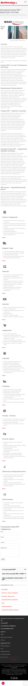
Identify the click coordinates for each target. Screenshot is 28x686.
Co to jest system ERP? (9, 569)
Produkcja (5, 386)
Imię (2, 531)
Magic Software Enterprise (6, 637)
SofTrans (3, 640)
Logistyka (5, 358)
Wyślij (3, 559)
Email (2, 537)
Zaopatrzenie (7, 330)
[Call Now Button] (3, 683)
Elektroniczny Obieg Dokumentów (14, 471)
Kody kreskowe (7, 499)
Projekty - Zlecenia (8, 416)
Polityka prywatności (7, 606)
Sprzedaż (5, 304)
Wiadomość (4, 547)
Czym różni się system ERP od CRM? (13, 574)
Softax (2, 634)
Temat (3, 542)
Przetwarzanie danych (5, 654)
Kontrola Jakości (8, 439)
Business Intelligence (5, 646)
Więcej (3, 237)
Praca (2, 648)
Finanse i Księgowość (10, 217)
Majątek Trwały (7, 248)
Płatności (5, 271)
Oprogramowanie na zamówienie (10, 599)
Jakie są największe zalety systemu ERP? (12, 578)
